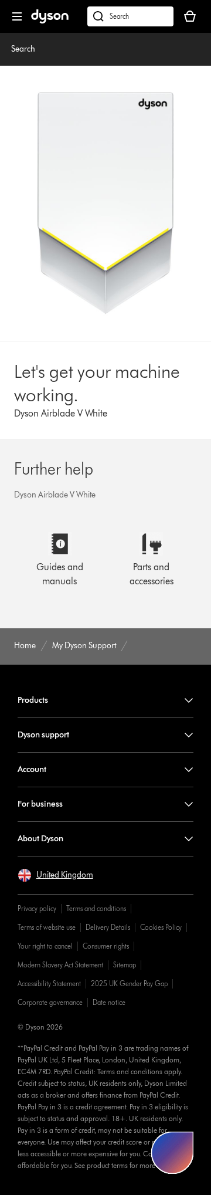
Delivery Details (108, 927)
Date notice (109, 1002)
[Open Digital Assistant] (172, 1153)
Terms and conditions (96, 908)
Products (33, 700)
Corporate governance (50, 1002)
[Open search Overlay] (130, 16)
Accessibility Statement (49, 983)
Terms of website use (47, 927)
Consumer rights (106, 946)
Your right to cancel (45, 946)
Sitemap (124, 964)
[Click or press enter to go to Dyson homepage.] (50, 21)
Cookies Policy (161, 927)
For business (40, 804)
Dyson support (43, 735)
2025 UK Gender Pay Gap (129, 983)
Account (32, 769)
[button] (55, 875)
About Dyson (40, 839)
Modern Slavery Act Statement (60, 964)
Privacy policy (37, 908)
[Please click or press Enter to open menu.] (17, 16)
